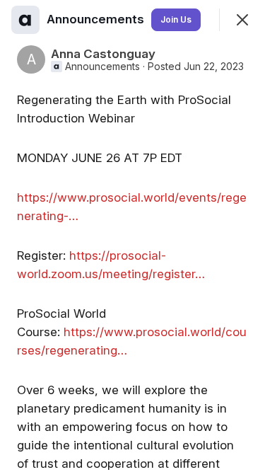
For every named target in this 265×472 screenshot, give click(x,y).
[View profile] (25, 20)
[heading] (97, 19)
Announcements (102, 66)
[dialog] (132, 236)
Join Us (176, 19)
